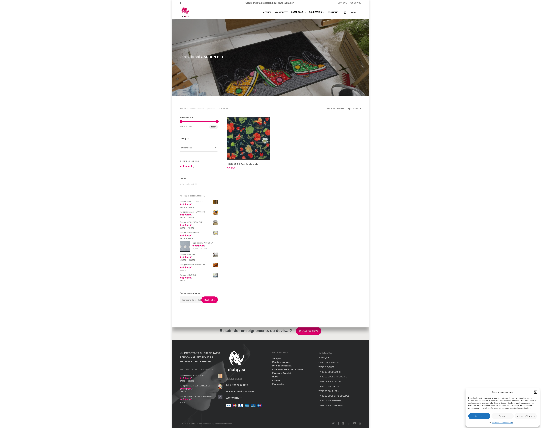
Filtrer (213, 127)
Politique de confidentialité (502, 423)
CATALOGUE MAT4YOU (329, 362)
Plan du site (278, 384)
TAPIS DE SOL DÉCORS (330, 372)
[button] (535, 392)
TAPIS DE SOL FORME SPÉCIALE (334, 396)
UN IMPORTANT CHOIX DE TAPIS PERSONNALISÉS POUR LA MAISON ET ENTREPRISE (200, 357)
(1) (188, 166)
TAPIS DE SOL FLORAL (329, 391)
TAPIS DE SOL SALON (329, 386)
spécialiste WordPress (222, 424)
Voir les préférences (526, 416)
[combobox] (353, 108)
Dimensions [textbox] (186, 148)
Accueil (183, 109)
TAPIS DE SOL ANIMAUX (330, 401)
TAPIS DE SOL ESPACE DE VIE (333, 377)
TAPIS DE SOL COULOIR (330, 381)
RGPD (275, 377)
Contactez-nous (308, 331)
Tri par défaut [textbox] (352, 108)
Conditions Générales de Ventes (287, 369)
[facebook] (180, 3)
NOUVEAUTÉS (325, 353)
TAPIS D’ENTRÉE (326, 367)
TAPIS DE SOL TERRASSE (331, 405)
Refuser (502, 416)
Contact (276, 380)
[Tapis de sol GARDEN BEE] (248, 138)
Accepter (479, 416)
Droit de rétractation (282, 366)
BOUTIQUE (324, 357)
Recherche (209, 300)
